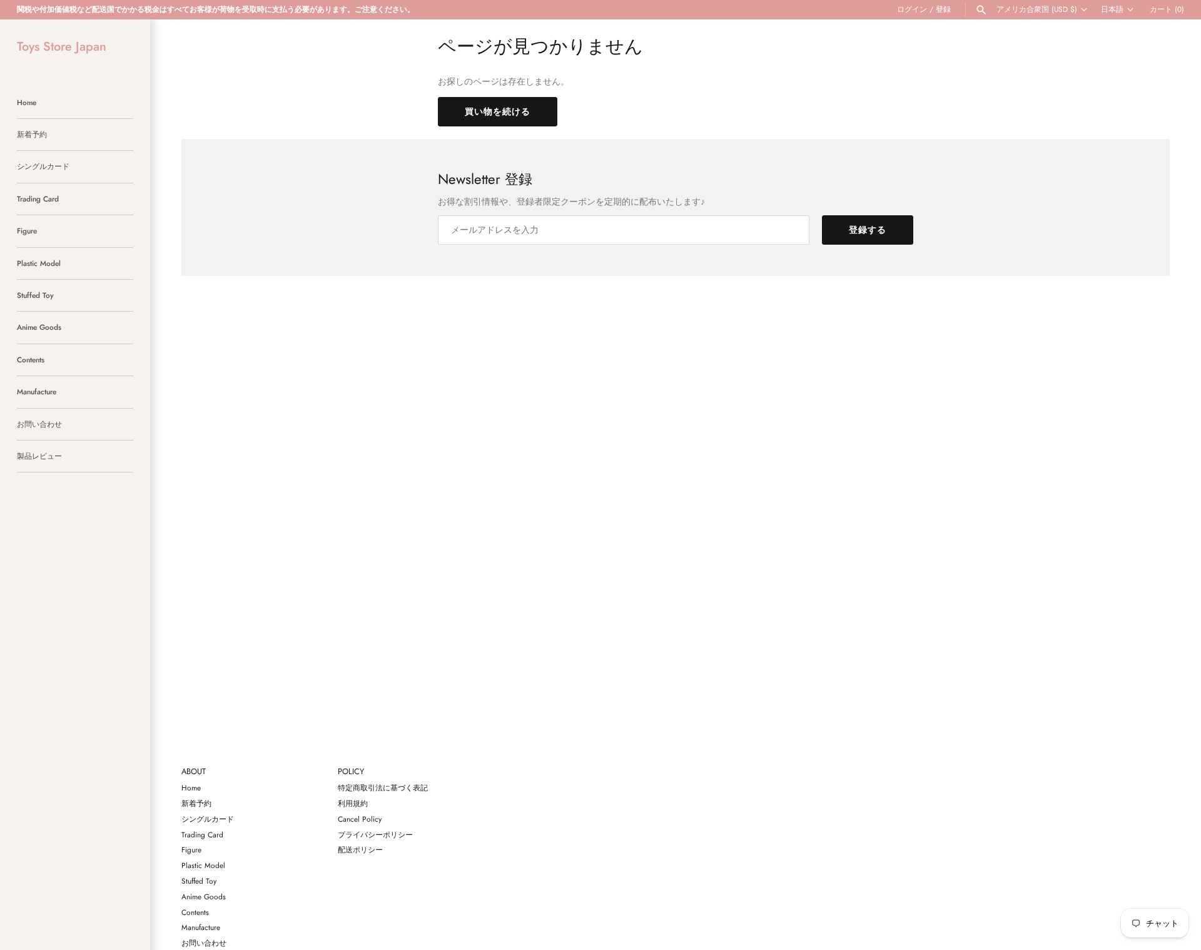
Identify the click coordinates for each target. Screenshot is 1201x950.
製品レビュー (39, 456)
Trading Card (38, 198)
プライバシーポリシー (375, 834)
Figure (27, 230)
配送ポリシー (360, 849)
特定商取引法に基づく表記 (383, 787)
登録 (943, 9)
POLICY (351, 772)
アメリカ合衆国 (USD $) (1036, 9)
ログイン (912, 9)
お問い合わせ (39, 424)
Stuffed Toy (35, 295)
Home (26, 102)
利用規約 (353, 803)
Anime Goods (39, 327)
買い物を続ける (497, 111)
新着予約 (32, 134)
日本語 (1112, 9)
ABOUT (193, 772)
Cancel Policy (360, 819)
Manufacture (36, 391)
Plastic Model (39, 263)
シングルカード (43, 166)
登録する (867, 229)
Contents (30, 359)
